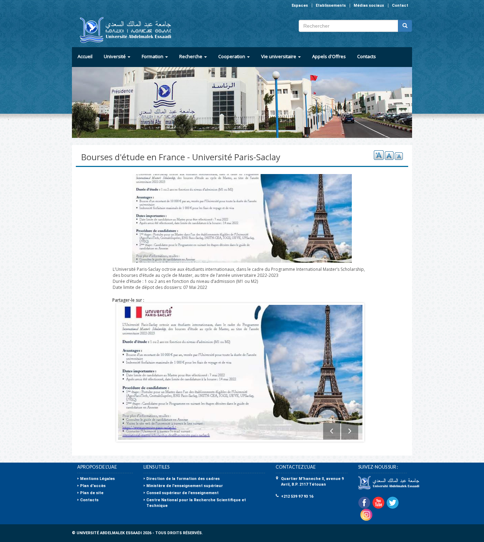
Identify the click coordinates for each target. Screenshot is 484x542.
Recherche (191, 56)
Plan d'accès (93, 486)
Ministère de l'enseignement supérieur (184, 486)
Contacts (366, 56)
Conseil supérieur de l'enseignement (182, 493)
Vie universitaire (279, 56)
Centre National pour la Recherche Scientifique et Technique (196, 503)
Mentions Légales (97, 478)
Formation (153, 56)
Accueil (85, 56)
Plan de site (91, 493)
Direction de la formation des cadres (183, 478)
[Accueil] (122, 30)
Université (115, 56)
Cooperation (232, 56)
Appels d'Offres (329, 56)
